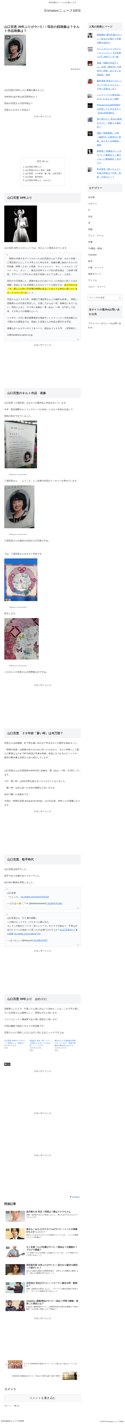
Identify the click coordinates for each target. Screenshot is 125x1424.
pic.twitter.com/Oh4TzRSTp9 (35, 897)
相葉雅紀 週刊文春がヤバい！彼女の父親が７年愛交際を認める (109, 39)
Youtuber (92, 255)
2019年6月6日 (40, 940)
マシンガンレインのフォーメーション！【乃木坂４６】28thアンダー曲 (109, 53)
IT (89, 210)
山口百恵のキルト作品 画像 (38, 170)
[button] (120, 298)
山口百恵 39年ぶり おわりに (38, 180)
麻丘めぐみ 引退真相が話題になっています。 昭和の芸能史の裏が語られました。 (65, 1043)
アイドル (92, 280)
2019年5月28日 (54, 903)
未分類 (91, 197)
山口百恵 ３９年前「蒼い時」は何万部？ (43, 173)
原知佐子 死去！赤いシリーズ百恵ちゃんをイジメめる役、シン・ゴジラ (40, 1043)
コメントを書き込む (42, 1397)
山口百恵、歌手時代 (34, 177)
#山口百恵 (65, 930)
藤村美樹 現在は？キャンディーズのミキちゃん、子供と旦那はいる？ (109, 85)
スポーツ (92, 203)
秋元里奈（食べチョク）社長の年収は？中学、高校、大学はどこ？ (109, 173)
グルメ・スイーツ (97, 287)
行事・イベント (96, 267)
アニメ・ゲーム (96, 235)
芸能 (8, 1064)
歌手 (90, 261)
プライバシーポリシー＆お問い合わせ (104, 325)
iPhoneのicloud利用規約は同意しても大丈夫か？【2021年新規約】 (109, 109)
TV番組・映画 (95, 248)
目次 (39, 161)
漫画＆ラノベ (94, 274)
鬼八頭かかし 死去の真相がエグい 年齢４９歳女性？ (109, 123)
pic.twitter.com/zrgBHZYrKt (27, 934)
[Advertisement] (42, 78)
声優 (90, 242)
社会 (90, 216)
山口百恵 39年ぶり (33, 167)
